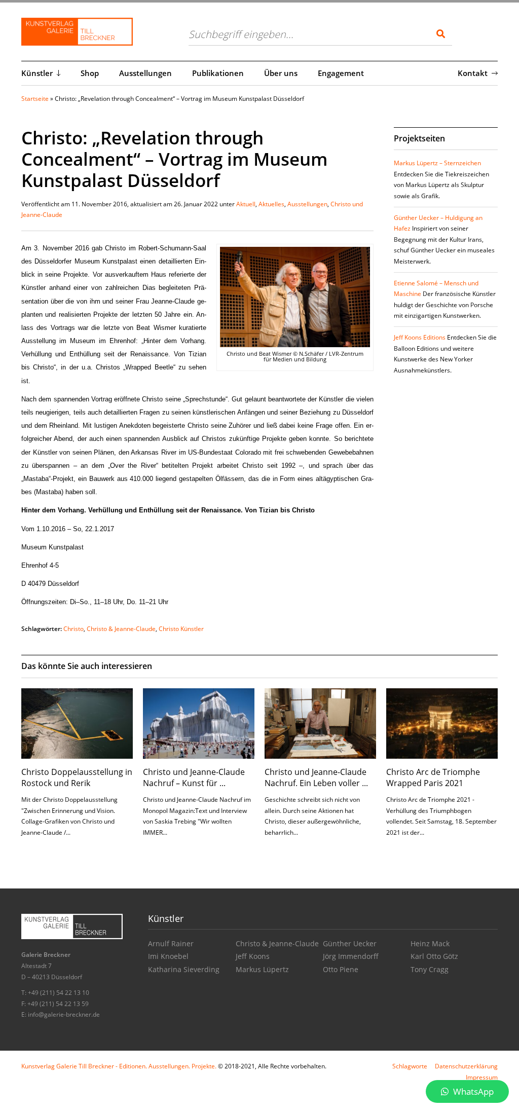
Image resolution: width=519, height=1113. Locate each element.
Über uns (281, 73)
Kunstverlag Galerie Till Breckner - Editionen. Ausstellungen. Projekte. (118, 1066)
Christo (73, 628)
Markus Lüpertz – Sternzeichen (437, 163)
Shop (90, 73)
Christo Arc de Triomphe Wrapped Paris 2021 (433, 777)
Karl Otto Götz (434, 956)
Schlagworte (409, 1066)
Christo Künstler (181, 628)
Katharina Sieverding (183, 969)
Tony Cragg (430, 969)
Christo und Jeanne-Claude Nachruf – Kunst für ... (194, 777)
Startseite (35, 98)
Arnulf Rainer (171, 943)
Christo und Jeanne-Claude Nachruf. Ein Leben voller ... (316, 777)
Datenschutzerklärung (466, 1066)
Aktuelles (271, 204)
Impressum (482, 1077)
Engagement (341, 73)
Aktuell (245, 204)
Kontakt (473, 73)
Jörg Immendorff (351, 956)
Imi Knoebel (168, 956)
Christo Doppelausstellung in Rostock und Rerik (76, 777)
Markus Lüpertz (262, 969)
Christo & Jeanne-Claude (121, 628)
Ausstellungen (145, 73)
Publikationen (218, 73)
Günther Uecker (350, 943)
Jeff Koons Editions (420, 337)
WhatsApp (472, 1091)
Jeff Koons (253, 956)
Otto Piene (340, 969)
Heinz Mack (430, 943)
